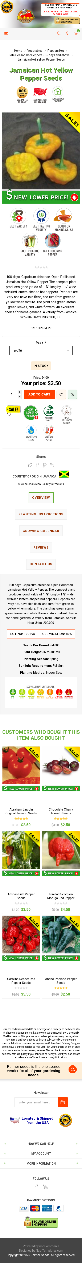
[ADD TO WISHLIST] (61, 394)
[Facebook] (36, 1187)
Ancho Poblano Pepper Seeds (61, 981)
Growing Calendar (41, 531)
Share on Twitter (30, 465)
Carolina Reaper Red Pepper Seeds (21, 981)
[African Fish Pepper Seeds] (21, 850)
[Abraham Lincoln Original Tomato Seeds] (21, 765)
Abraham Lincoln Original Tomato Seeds (21, 811)
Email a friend (52, 465)
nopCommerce (49, 1246)
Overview (41, 498)
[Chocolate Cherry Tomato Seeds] (61, 765)
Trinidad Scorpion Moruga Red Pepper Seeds (60, 898)
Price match (72, 394)
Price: (37, 377)
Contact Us (41, 564)
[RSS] (45, 1187)
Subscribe (63, 1102)
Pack (40, 343)
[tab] (41, 498)
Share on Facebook (37, 465)
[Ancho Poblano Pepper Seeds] (61, 934)
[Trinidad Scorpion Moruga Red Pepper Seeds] (61, 850)
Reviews (41, 547)
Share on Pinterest (44, 465)
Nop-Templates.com (49, 1250)
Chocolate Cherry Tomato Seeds (61, 811)
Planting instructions (41, 514)
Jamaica (49, 476)
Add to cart (39, 394)
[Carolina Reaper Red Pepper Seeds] (21, 934)
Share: (41, 457)
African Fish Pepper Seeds (21, 896)
